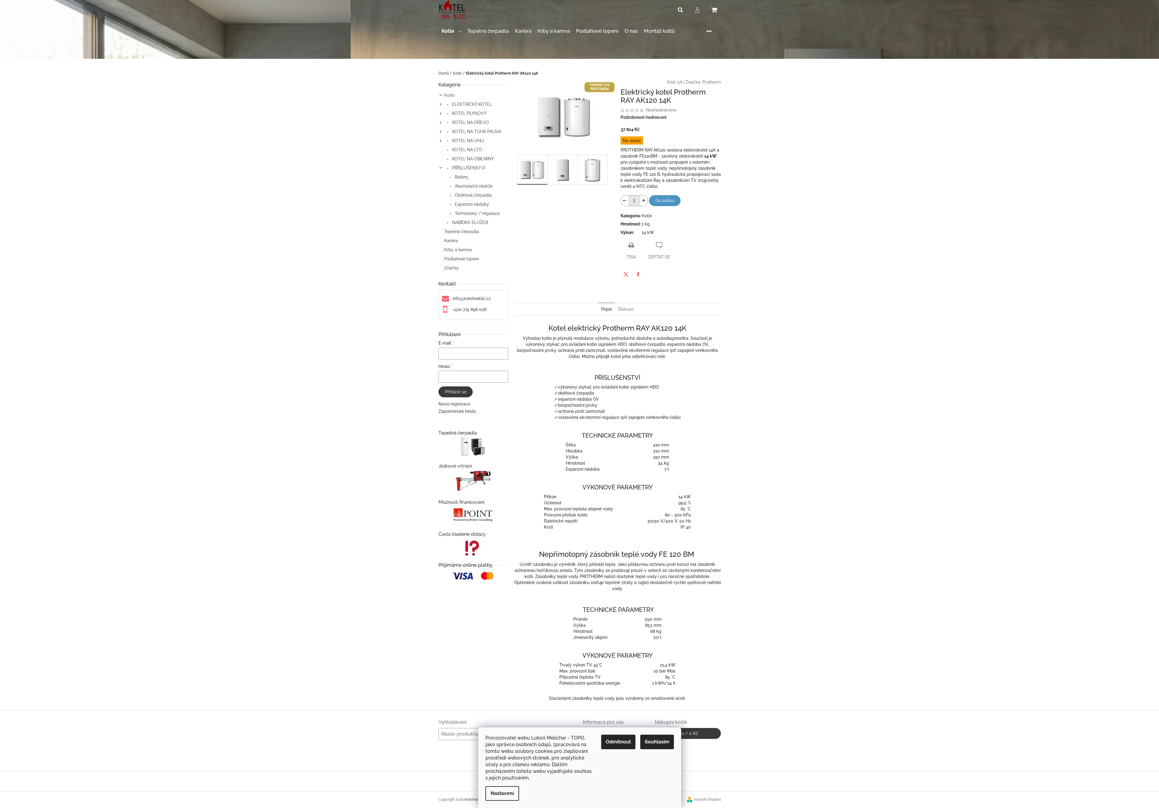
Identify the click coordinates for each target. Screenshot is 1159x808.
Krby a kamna (458, 249)
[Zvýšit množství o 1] (644, 200)
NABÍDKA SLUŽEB (469, 222)
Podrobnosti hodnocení (644, 117)
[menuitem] (451, 31)
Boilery (461, 177)
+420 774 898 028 (469, 309)
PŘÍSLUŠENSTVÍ (468, 167)
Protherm (711, 82)
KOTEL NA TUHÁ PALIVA (476, 131)
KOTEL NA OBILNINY (472, 158)
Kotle (449, 95)
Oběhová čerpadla (473, 195)
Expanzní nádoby (471, 204)
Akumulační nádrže (473, 186)
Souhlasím (657, 742)
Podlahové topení (461, 258)
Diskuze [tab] (626, 309)
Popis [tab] (606, 309)
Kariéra (451, 240)
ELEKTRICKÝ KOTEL (471, 104)
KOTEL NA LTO (466, 149)
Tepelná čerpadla (461, 231)
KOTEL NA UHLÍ (467, 140)
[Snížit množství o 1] (624, 200)
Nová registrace (454, 404)
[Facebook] (638, 274)
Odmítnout (618, 742)
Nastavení (502, 793)
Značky (451, 267)
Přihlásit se (455, 391)
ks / (687, 733)
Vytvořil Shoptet (707, 799)
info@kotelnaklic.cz (472, 298)
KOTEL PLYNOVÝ (469, 113)
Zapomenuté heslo (457, 411)
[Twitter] (626, 274)
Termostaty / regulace (477, 213)
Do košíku (664, 200)
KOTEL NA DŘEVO (470, 122)
